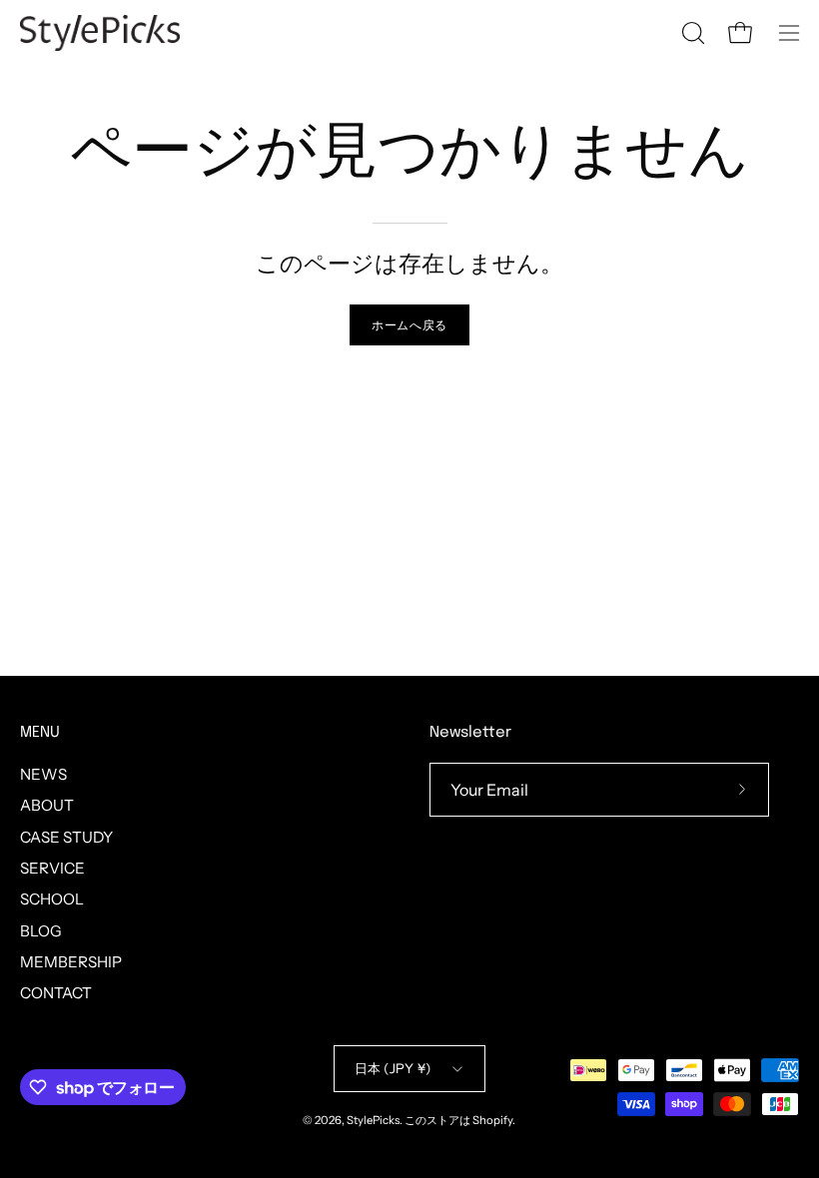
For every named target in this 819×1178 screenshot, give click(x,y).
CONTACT (56, 992)
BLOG (41, 929)
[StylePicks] (100, 33)
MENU (40, 733)
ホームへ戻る (409, 324)
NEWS (43, 774)
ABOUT (47, 805)
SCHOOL (52, 898)
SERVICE (52, 868)
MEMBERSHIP (71, 961)
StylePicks (373, 1120)
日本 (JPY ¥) (393, 1068)
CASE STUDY (66, 836)
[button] (691, 33)
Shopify (492, 1120)
